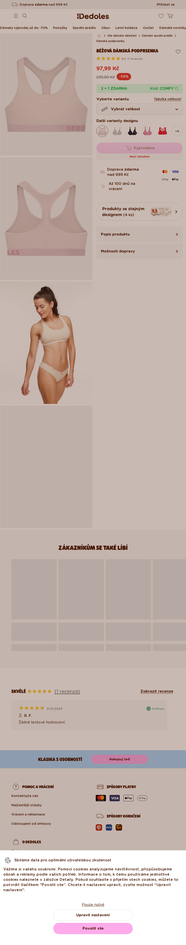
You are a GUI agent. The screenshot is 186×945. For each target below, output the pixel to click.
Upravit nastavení (93, 915)
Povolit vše (93, 928)
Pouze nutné (93, 905)
